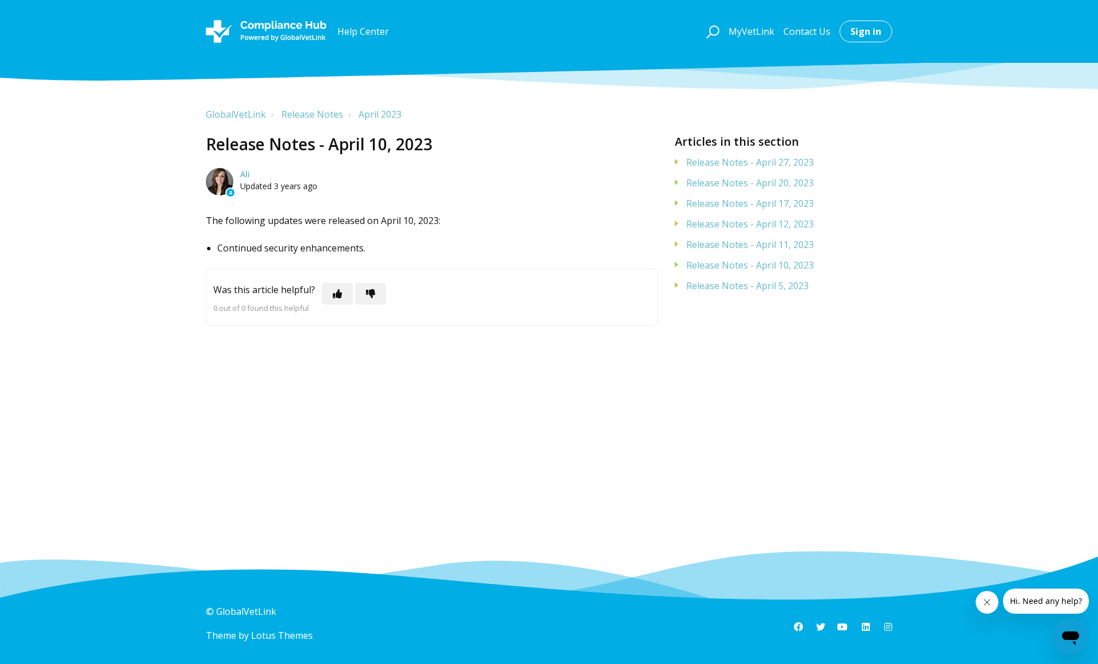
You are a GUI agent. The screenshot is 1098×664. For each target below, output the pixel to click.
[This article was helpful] (337, 294)
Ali (245, 174)
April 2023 (380, 114)
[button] (711, 31)
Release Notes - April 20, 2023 (750, 183)
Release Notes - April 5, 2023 (747, 285)
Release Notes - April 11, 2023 (750, 244)
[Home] (266, 31)
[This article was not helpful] (370, 294)
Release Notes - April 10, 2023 (750, 265)
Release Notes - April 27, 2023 (750, 162)
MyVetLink (751, 31)
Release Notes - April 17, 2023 (750, 203)
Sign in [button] (865, 31)
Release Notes (312, 114)
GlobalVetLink (236, 114)
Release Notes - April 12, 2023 (750, 224)
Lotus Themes (282, 635)
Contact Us (806, 31)
